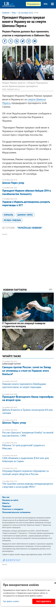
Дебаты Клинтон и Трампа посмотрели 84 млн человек (27, 411)
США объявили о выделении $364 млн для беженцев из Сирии (25, 459)
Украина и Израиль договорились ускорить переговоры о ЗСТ (26, 203)
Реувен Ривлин (12, 220)
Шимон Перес (25, 214)
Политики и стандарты (12, 509)
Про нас (6, 497)
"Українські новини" (29, 227)
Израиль (8, 214)
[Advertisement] (28, 257)
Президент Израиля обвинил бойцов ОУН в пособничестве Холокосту (26, 192)
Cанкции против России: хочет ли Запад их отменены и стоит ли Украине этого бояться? (26, 370)
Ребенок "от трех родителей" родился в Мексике (23, 447)
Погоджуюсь (43, 601)
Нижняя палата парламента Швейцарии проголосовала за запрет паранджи (24, 385)
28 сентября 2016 (25, 12)
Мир (14, 12)
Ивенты (5, 503)
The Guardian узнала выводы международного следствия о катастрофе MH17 (27, 485)
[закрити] (55, 583)
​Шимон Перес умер (13, 183)
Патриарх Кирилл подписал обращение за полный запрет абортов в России (25, 472)
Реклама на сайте (10, 500)
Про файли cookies (11, 601)
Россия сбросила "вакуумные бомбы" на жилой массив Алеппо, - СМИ (27, 434)
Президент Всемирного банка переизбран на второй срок (28, 398)
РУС (46, 4)
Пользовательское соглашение (16, 512)
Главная (5, 12)
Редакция (6, 506)
